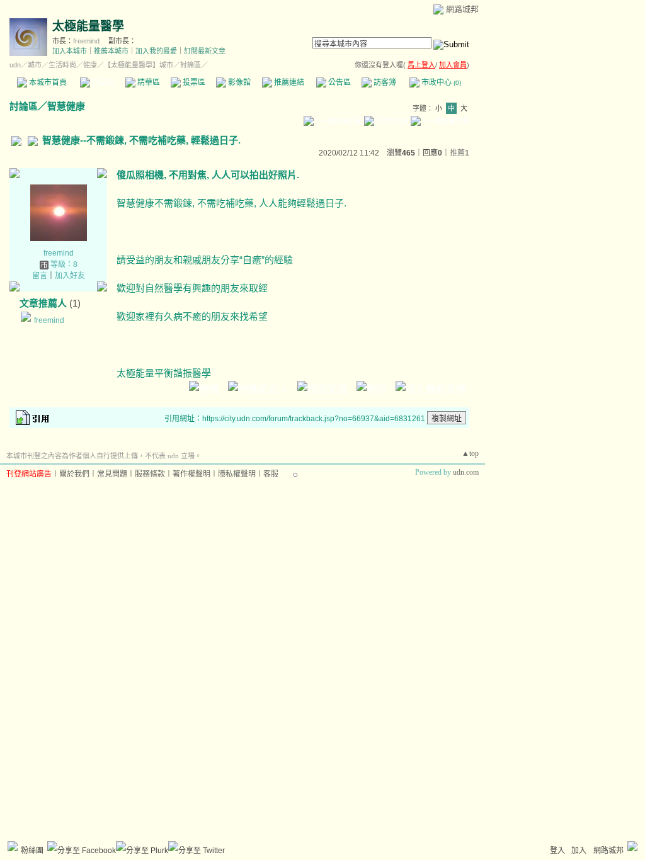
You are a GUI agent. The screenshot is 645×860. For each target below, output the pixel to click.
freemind (86, 41)
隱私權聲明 (237, 474)
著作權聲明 (191, 474)
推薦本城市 (111, 51)
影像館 (238, 82)
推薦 (459, 153)
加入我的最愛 (156, 51)
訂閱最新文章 (204, 51)
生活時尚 (62, 65)
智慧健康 (66, 106)
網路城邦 (462, 9)
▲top (470, 453)
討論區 (102, 82)
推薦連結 (288, 82)
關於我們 (74, 474)
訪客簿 (384, 82)
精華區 (147, 82)
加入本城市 (69, 51)
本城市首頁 (47, 82)
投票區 (193, 82)
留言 (39, 275)
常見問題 (112, 474)
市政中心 (440, 82)
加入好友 (70, 275)
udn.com (466, 472)
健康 (90, 65)
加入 (578, 850)
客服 (270, 474)
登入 (557, 850)
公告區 (338, 82)
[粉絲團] (13, 846)
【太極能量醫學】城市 (138, 65)
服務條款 (150, 474)
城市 (35, 65)
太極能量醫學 (88, 26)
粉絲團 (32, 850)
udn (15, 65)
